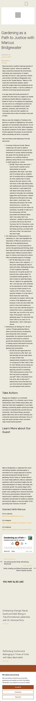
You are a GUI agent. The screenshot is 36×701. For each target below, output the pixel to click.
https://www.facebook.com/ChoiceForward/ (16, 529)
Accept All (18, 687)
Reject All (18, 697)
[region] (18, 686)
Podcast (4, 63)
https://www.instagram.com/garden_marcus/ (17, 523)
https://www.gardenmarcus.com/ (13, 516)
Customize (18, 692)
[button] (26, 3)
